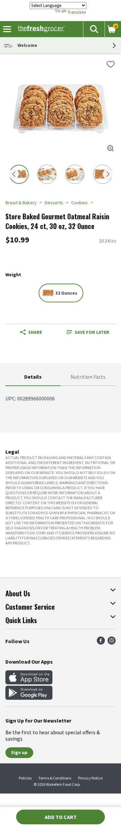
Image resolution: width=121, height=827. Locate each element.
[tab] (33, 377)
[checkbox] (111, 64)
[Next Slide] (107, 174)
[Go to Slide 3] (74, 174)
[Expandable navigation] (7, 29)
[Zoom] (111, 148)
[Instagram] (112, 642)
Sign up (19, 752)
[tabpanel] (60, 396)
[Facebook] (101, 642)
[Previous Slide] (13, 174)
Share (35, 332)
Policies (25, 777)
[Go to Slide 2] (47, 174)
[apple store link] (28, 682)
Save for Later (92, 332)
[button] (94, 29)
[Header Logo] (39, 29)
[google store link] (28, 697)
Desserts (54, 203)
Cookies (79, 203)
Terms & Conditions (54, 777)
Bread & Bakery (21, 203)
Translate (77, 12)
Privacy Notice (90, 777)
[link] (88, 332)
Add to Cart (61, 817)
